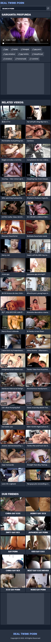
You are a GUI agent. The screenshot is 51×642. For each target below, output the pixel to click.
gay (6, 49)
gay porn (37, 49)
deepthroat (38, 54)
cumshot (35, 58)
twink (15, 49)
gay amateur (10, 54)
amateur (8, 58)
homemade (21, 58)
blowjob (26, 49)
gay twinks (24, 54)
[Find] (48, 8)
